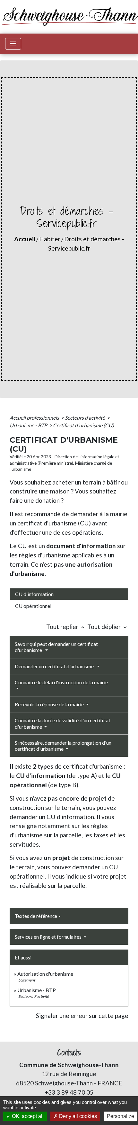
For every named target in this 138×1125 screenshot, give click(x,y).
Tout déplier (107, 626)
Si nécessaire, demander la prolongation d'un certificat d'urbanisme (63, 746)
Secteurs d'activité (85, 418)
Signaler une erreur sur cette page (82, 1015)
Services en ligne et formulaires (48, 937)
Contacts (69, 1052)
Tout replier (66, 626)
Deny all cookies (77, 1116)
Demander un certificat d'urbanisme (55, 666)
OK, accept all (27, 1116)
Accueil (24, 239)
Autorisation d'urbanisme (45, 974)
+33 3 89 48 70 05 (69, 1092)
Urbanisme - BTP (29, 425)
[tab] (69, 594)
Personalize (120, 1116)
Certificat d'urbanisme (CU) (83, 425)
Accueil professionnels (35, 418)
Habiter (49, 239)
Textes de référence (36, 916)
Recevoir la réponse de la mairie (50, 704)
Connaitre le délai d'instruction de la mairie (61, 682)
